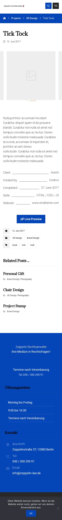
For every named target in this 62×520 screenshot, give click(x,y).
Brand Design (33, 238)
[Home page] (4, 18)
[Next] (53, 76)
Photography (26, 279)
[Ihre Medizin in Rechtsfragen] (14, 6)
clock (14, 245)
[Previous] (8, 76)
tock (32, 245)
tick (23, 245)
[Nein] (58, 508)
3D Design (17, 238)
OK (31, 513)
